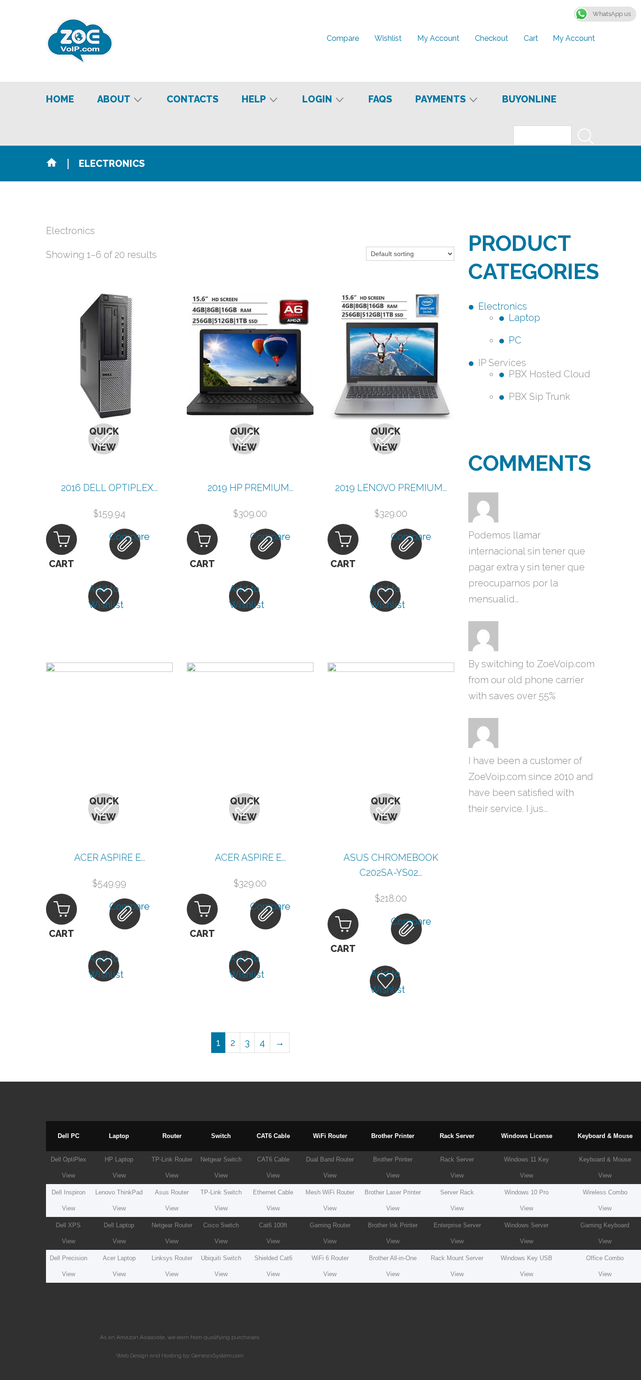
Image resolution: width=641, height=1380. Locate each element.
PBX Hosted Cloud (549, 374)
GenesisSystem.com (217, 1355)
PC (515, 340)
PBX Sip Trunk (539, 396)
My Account (574, 38)
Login (317, 100)
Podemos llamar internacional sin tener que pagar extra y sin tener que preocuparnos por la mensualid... (526, 567)
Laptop (524, 317)
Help (254, 100)
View (68, 1175)
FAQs (380, 99)
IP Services (502, 362)
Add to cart (61, 540)
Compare (343, 38)
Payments (440, 100)
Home (60, 99)
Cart (531, 38)
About (113, 100)
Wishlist (388, 38)
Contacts (193, 99)
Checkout (491, 38)
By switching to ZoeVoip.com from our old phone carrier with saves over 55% (531, 680)
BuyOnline (529, 99)
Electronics (502, 306)
